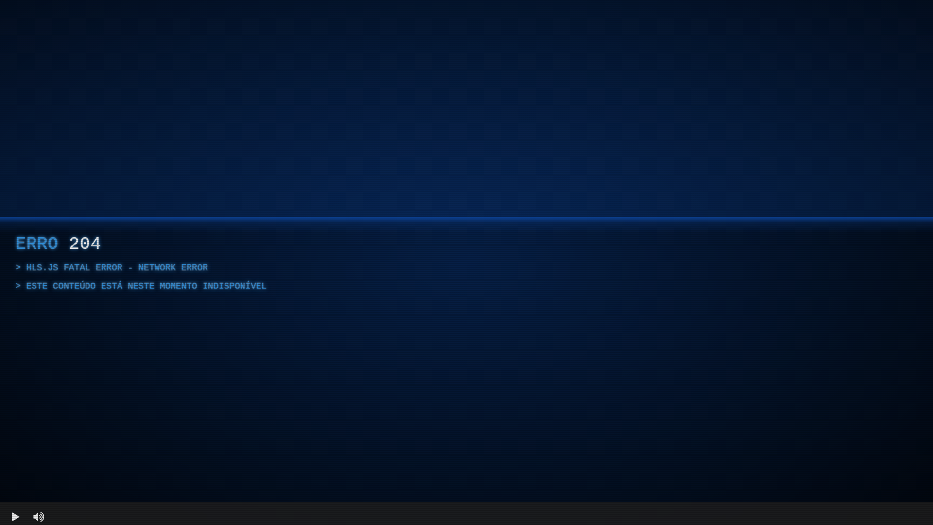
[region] (466, 262)
